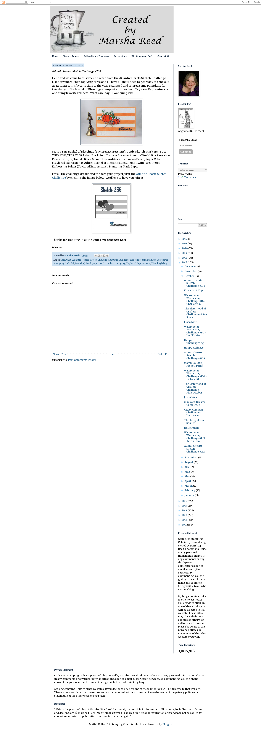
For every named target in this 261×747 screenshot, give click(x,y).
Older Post (164, 354)
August (189, 462)
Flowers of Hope (194, 290)
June (187, 471)
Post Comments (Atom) (82, 359)
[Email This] (95, 255)
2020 (185, 248)
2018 (185, 257)
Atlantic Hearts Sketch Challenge (90, 259)
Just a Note (190, 321)
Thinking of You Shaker (194, 421)
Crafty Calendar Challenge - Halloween (193, 412)
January (190, 495)
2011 (184, 524)
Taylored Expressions (138, 263)
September (191, 457)
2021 (185, 243)
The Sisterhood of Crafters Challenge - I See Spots (195, 313)
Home (55, 56)
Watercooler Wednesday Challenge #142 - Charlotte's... (195, 300)
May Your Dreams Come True (195, 403)
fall (72, 263)
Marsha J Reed (83, 263)
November (191, 271)
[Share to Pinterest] (107, 255)
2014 (185, 510)
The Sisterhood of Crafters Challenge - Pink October (195, 388)
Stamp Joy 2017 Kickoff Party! (193, 364)
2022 (185, 238)
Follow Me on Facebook (96, 56)
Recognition (120, 56)
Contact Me (163, 56)
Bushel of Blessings (130, 259)
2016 (185, 501)
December (191, 266)
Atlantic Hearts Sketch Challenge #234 (194, 355)
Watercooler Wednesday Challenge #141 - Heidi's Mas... (195, 331)
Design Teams (71, 56)
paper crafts (99, 263)
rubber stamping (115, 263)
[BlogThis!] (98, 255)
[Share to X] (101, 255)
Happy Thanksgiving (194, 341)
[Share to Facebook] (104, 255)
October (190, 275)
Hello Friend (191, 427)
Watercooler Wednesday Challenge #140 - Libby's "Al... (195, 375)
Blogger (167, 724)
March (189, 485)
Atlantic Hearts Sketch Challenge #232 (194, 448)
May (187, 476)
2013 (185, 515)
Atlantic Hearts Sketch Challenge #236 (194, 283)
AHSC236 (66, 259)
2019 (185, 253)
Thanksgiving (159, 263)
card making (149, 259)
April (188, 481)
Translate (190, 177)
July (187, 466)
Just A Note (190, 397)
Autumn (114, 259)
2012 (185, 519)
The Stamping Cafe (142, 56)
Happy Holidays (194, 347)
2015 (184, 505)
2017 (184, 262)
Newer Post (60, 354)
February (190, 490)
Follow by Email (188, 140)
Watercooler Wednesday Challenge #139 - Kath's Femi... (195, 437)
